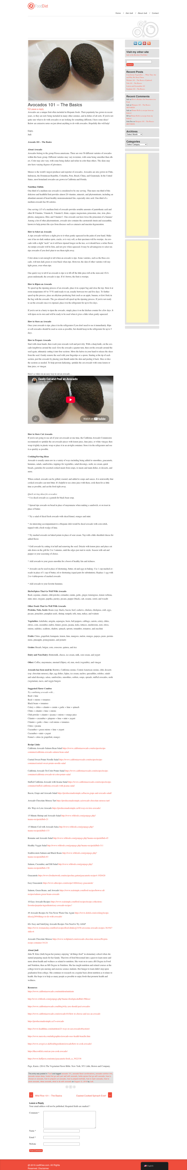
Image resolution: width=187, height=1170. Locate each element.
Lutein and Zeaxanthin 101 (135, 86)
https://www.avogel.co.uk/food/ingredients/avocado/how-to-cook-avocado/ (60, 1043)
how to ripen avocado (94, 1078)
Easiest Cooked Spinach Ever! (93, 1095)
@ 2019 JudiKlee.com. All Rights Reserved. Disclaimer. (44, 1166)
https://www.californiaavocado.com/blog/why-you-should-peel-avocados (59, 1006)
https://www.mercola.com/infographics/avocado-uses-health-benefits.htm (59, 1036)
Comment (34, 1112)
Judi (91, 1081)
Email (32, 1137)
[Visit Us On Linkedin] (135, 45)
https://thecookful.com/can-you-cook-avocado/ (47, 1051)
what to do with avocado (61, 1081)
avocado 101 (66, 1073)
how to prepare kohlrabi (76, 1078)
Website (32, 1143)
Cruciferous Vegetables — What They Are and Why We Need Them (141, 76)
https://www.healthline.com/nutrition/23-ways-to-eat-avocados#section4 (59, 1028)
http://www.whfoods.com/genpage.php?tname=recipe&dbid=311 (75, 845)
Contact (155, 13)
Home (118, 13)
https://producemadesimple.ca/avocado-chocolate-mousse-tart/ (83, 800)
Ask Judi (129, 13)
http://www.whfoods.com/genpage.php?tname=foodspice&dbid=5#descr (59, 998)
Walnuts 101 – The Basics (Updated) (139, 80)
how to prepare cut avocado (55, 1078)
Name (32, 1130)
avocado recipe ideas (36, 1076)
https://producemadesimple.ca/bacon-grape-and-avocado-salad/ (85, 793)
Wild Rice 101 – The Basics (46, 1095)
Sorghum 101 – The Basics (135, 89)
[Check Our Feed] (149, 45)
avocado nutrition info (104, 1073)
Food (50, 1073)
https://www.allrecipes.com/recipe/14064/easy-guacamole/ (68, 882)
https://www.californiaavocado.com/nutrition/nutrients (51, 991)
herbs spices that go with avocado (91, 1076)
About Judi (142, 13)
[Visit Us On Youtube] (144, 45)
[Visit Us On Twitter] (140, 45)
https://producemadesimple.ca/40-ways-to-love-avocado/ (76, 808)
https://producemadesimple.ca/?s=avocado (46, 1021)
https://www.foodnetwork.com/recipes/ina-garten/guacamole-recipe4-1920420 (71, 875)
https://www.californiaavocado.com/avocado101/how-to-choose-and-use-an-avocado (64, 1013)
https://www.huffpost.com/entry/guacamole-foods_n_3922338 (54, 1058)
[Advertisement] (137, 195)
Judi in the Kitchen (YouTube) (136, 55)
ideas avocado (45, 1081)
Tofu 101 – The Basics (134, 83)
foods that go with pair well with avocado (61, 1076)
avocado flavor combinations (83, 1073)
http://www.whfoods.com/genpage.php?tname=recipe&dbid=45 (80, 838)
